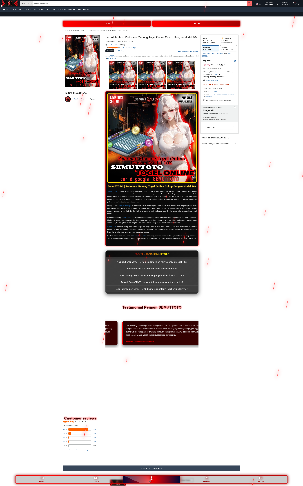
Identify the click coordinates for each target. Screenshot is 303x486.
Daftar (152, 481)
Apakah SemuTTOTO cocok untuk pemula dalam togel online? (152, 282)
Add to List (211, 127)
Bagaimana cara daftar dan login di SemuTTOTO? (152, 268)
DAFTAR (196, 23)
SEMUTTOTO (18, 9)
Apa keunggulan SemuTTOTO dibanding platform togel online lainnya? (151, 288)
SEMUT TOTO (30, 9)
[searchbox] (140, 3)
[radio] (210, 40)
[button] (5, 9)
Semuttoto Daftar (139, 236)
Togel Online (126, 217)
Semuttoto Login (125, 206)
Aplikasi (206, 481)
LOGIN (106, 23)
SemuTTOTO (112, 191)
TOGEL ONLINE (83, 9)
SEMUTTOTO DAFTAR (66, 9)
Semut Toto (111, 227)
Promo (42, 481)
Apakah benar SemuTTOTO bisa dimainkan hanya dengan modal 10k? (152, 261)
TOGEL (215, 91)
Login (96, 481)
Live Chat (261, 481)
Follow (92, 99)
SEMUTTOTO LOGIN (47, 9)
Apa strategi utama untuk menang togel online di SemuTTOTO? (152, 275)
